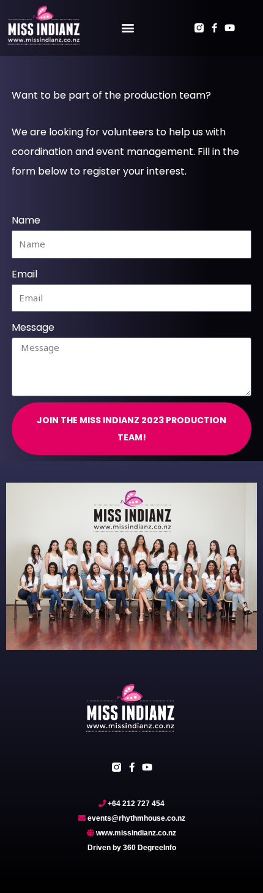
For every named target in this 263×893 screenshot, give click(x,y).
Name (26, 220)
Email (24, 274)
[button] (127, 28)
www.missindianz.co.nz (136, 833)
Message (33, 327)
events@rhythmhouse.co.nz (136, 818)
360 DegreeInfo (149, 847)
